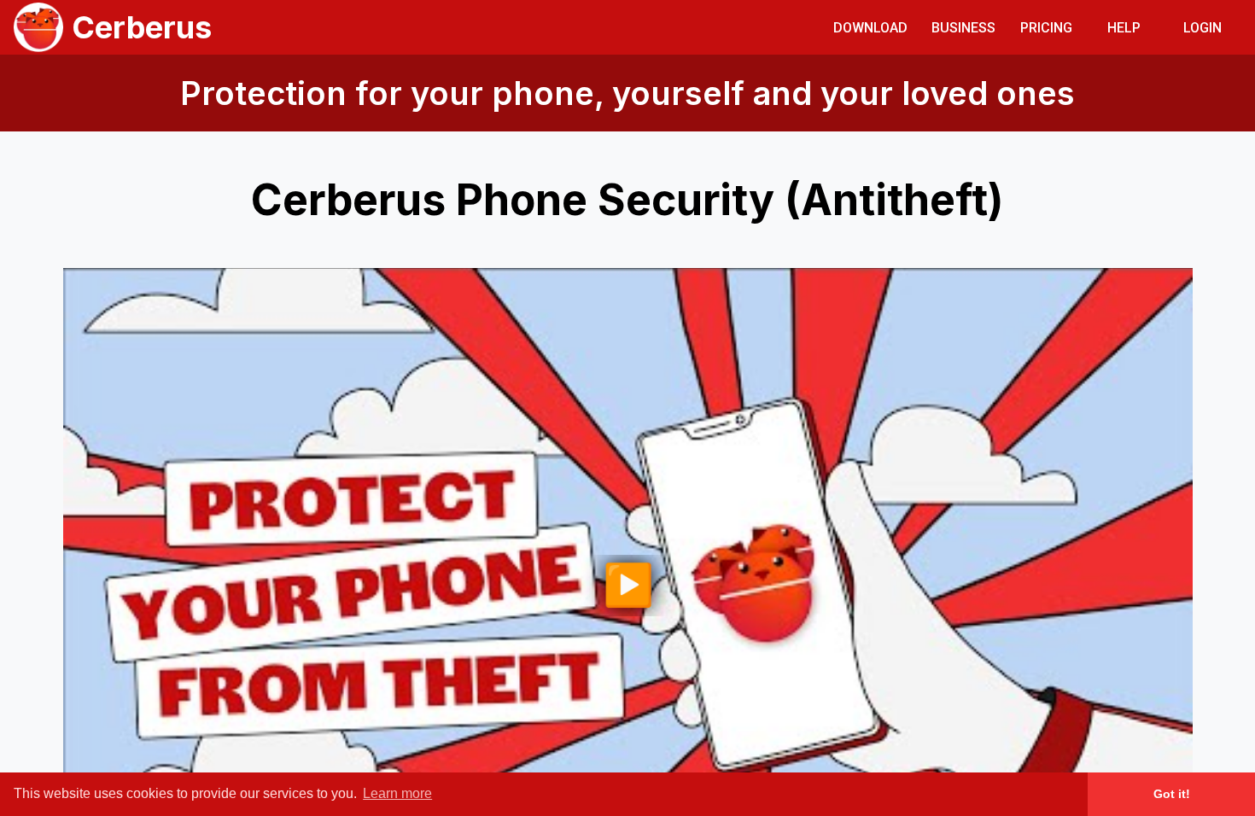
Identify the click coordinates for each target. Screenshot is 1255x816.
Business (963, 28)
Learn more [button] (397, 793)
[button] (870, 26)
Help (1124, 28)
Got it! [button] (1171, 794)
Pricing (1046, 28)
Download (870, 28)
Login (1202, 28)
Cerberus (142, 27)
